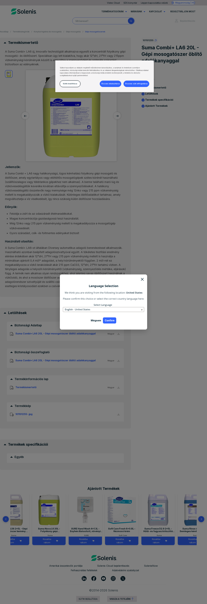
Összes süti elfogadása (136, 84)
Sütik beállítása (70, 84)
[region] (104, 76)
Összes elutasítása (110, 84)
